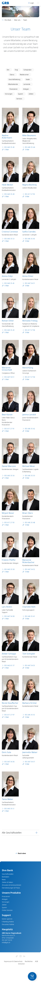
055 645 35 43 (9, 330)
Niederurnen (24, 74)
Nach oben (22, 853)
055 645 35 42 (30, 429)
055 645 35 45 (30, 239)
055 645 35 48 (30, 522)
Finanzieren (14, 89)
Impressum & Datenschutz (13, 961)
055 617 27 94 (30, 377)
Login (32, 3)
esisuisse (21, 964)
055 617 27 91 (9, 429)
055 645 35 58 (9, 569)
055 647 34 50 (7, 940)
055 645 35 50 (30, 475)
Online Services (7, 910)
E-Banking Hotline (8, 922)
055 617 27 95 (30, 194)
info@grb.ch (6, 942)
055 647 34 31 (30, 283)
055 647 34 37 (30, 762)
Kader (28, 79)
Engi (16, 70)
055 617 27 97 (9, 715)
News (4, 879)
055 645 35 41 (30, 616)
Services (19, 99)
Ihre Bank (8, 20)
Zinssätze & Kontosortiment (11, 885)
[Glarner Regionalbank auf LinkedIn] (24, 956)
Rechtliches (29, 961)
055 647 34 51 (9, 377)
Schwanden (27, 70)
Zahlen (31, 94)
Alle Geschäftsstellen (12, 832)
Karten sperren (7, 919)
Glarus (12, 74)
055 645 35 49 (9, 194)
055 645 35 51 (9, 809)
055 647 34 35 (30, 665)
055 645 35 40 (9, 147)
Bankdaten (5, 877)
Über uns (17, 20)
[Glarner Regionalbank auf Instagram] (20, 956)
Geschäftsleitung (14, 79)
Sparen (20, 94)
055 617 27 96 (30, 330)
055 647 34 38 (9, 616)
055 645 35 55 (30, 715)
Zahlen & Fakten (7, 882)
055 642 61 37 (9, 665)
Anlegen (26, 89)
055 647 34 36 (9, 762)
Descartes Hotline (8, 924)
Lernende (26, 84)
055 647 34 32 (30, 569)
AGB (36, 961)
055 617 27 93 (9, 522)
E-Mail (6, 149)
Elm (8, 70)
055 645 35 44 (30, 147)
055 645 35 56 (9, 475)
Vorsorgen (8, 94)
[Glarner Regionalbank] (10, 3)
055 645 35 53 (9, 239)
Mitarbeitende (13, 84)
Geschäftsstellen (7, 874)
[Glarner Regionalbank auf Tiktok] (16, 956)
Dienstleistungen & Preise (11, 888)
